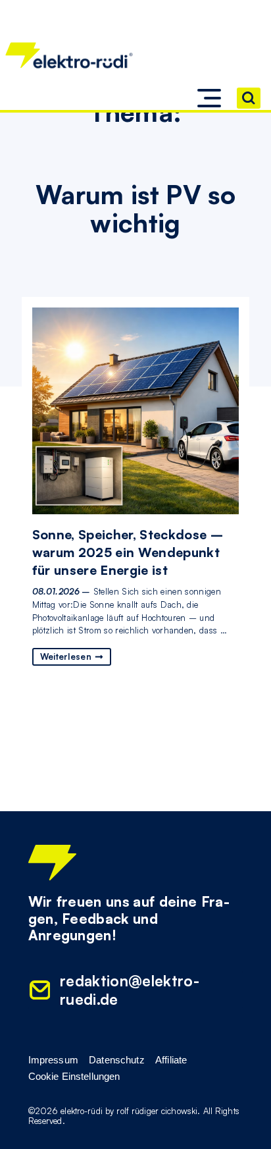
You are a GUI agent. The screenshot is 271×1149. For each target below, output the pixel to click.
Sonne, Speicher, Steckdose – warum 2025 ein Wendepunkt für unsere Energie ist (127, 552)
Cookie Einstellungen (74, 1076)
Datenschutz (117, 1060)
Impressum (53, 1060)
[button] (209, 98)
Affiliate (171, 1060)
